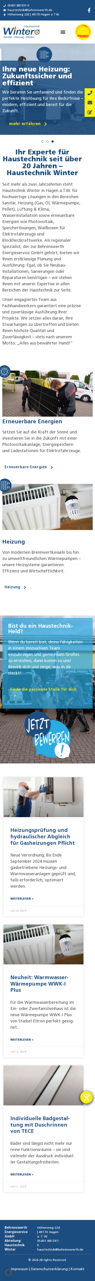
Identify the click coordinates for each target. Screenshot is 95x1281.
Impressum (19, 1269)
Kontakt (77, 1269)
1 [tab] (42, 141)
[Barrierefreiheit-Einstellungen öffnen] (86, 1097)
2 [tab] (47, 141)
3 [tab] (52, 146)
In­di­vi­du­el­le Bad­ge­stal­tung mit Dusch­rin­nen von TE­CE (40, 1125)
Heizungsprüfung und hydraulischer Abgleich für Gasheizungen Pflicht (42, 837)
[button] (63, 32)
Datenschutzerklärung (49, 1269)
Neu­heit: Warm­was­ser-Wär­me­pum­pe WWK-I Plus (39, 984)
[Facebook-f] (89, 10)
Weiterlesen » (21, 899)
